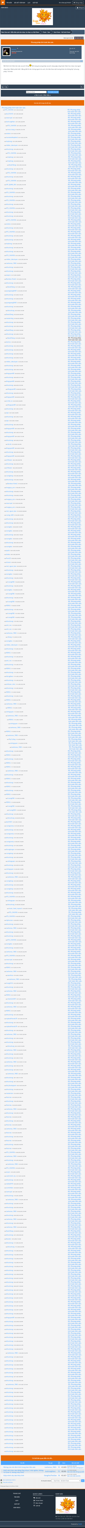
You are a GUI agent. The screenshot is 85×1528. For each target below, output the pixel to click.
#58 (81, 61)
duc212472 (9, 114)
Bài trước (38, 95)
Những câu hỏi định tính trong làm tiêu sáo (19, 1467)
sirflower (9, 460)
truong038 (10, 582)
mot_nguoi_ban (11, 511)
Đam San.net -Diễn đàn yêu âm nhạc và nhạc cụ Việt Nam (20, 32)
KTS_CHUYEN (9, 110)
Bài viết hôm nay (19, 3)
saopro (8, 275)
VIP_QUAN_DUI (11, 184)
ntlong (9, 637)
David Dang (12, 165)
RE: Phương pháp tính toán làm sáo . (75, 111)
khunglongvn (10, 849)
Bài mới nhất (71, 1467)
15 (59, 1471)
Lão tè (9, 444)
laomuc (14, 49)
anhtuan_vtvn (10, 684)
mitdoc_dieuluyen (12, 145)
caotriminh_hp (11, 1176)
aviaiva (8, 133)
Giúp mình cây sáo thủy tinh (13, 1475)
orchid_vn (9, 401)
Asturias (9, 1097)
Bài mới (37, 1498)
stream (8, 562)
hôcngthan (9, 676)
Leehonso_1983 (11, 263)
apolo (8, 550)
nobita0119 (9, 1184)
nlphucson (9, 920)
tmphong (9, 141)
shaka (8, 554)
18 (59, 1475)
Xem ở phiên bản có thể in (9, 1480)
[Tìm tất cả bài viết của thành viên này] (6, 86)
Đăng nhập (79, 2)
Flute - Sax (46, 32)
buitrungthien (10, 121)
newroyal (9, 118)
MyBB (80, 1524)
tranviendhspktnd (12, 137)
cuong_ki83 (10, 515)
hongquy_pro (10, 487)
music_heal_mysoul (15, 908)
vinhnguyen (10, 712)
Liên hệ (37, 1505)
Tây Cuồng (12, 739)
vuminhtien (9, 1188)
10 (59, 1467)
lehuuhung (9, 149)
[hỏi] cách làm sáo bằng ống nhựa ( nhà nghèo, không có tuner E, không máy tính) (23, 1471)
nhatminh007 (11, 999)
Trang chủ (17, 1493)
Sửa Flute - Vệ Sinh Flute (62, 32)
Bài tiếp (46, 95)
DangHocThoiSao (50, 1475)
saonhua (10, 975)
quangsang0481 (11, 291)
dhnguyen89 (10, 373)
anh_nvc (9, 625)
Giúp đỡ (35, 3)
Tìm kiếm (9, 3)
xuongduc (9, 527)
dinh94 (78, 1476)
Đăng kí (81, 7)
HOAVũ (8, 605)
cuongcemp (10, 826)
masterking (9, 318)
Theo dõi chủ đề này (8, 1482)
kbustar (8, 1239)
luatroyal (9, 1191)
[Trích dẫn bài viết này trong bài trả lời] (81, 86)
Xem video (4, 7)
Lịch (29, 3)
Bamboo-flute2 (11, 279)
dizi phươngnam (11, 1085)
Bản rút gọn (39, 1503)
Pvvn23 (8, 558)
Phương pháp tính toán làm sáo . (14, 108)
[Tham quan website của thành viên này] (3, 86)
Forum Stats (39, 1500)
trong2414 (9, 983)
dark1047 (9, 822)
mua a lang (11, 129)
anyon (8, 1172)
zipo (7, 413)
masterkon (9, 1093)
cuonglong (9, 476)
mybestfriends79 (11, 1018)
